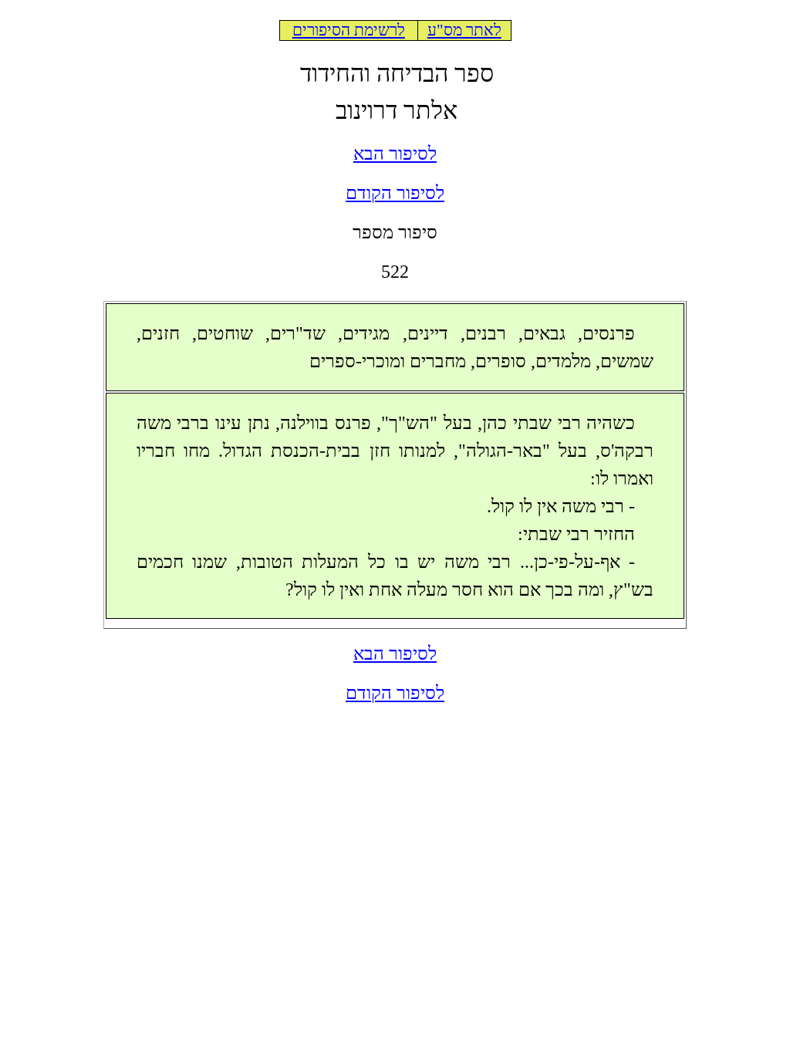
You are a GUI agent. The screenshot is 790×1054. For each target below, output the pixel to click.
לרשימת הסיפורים (348, 30)
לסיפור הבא (395, 154)
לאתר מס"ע (464, 30)
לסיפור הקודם (395, 193)
